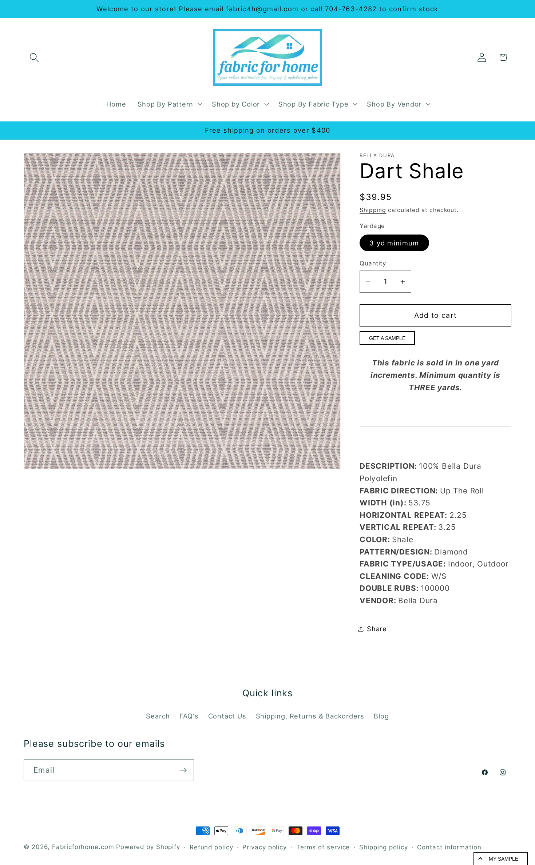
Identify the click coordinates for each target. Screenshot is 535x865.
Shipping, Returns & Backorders (310, 716)
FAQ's (188, 716)
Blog (381, 716)
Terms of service (323, 847)
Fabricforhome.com (83, 846)
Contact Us (227, 716)
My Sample (503, 859)
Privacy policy (264, 847)
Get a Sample (387, 338)
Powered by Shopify (148, 846)
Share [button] (377, 629)
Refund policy (211, 847)
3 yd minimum (394, 243)
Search (158, 716)
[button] (34, 57)
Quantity (373, 263)
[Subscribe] (183, 770)
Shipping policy (383, 847)
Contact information (449, 847)
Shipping (373, 210)
